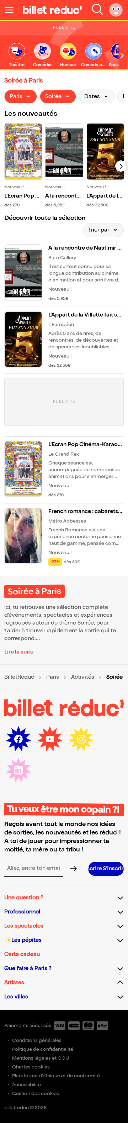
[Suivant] (121, 166)
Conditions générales (37, 1040)
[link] (16, 55)
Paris (52, 677)
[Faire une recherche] (97, 10)
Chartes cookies (31, 1067)
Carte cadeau (22, 954)
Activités (82, 677)
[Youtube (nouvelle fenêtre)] (50, 739)
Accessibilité (26, 1085)
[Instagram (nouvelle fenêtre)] (81, 739)
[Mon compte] (116, 10)
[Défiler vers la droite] (122, 55)
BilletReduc (19, 677)
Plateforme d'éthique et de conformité (56, 1076)
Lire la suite (18, 652)
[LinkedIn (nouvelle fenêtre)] (18, 770)
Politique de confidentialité (42, 1049)
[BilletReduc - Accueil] (52, 10)
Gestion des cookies (35, 1093)
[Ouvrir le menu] (12, 10)
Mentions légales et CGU (40, 1058)
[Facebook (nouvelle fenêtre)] (18, 739)
